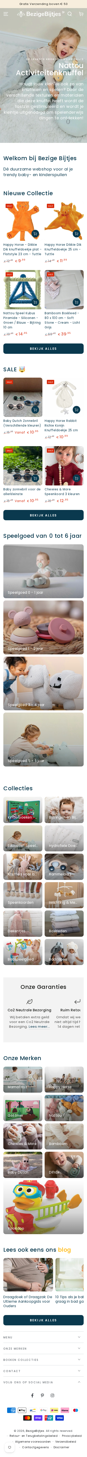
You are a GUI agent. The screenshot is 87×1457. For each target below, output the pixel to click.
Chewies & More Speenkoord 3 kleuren (62, 491)
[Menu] (6, 14)
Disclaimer (61, 1447)
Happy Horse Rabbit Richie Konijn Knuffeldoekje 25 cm (61, 425)
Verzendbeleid (65, 1442)
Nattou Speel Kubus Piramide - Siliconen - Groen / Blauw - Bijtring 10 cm (22, 320)
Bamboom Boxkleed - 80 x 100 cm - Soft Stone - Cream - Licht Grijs (62, 320)
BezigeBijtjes (35, 1431)
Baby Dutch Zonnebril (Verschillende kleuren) (22, 423)
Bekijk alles (43, 348)
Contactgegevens (35, 1447)
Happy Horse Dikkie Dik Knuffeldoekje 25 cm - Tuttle (63, 249)
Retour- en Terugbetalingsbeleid (34, 1436)
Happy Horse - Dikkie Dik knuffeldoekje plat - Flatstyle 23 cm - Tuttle (22, 249)
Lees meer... (39, 1026)
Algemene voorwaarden (33, 1442)
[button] (69, 14)
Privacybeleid (72, 1436)
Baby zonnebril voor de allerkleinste (22, 491)
